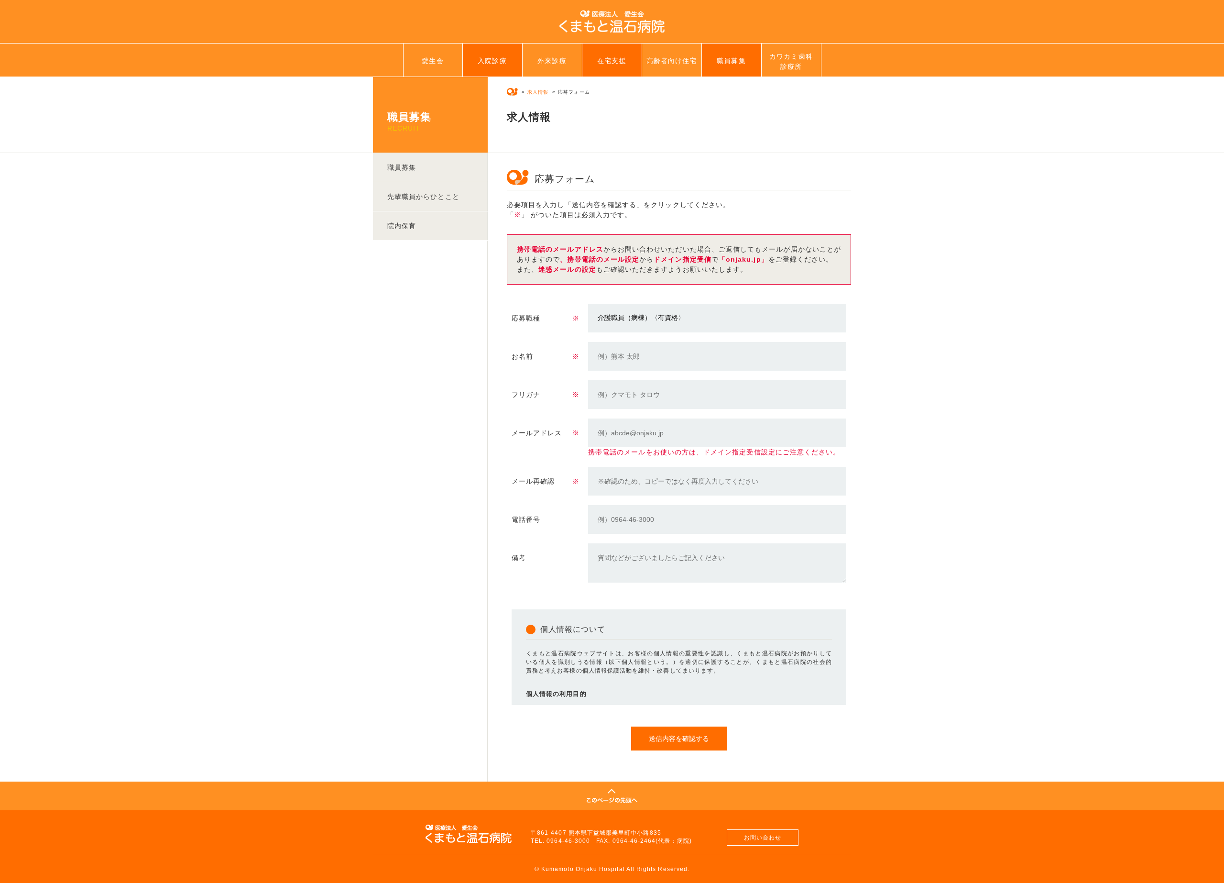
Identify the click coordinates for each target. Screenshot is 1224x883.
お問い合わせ (762, 837)
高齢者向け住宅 (671, 61)
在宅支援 (611, 61)
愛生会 (432, 61)
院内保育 (401, 226)
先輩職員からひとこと (423, 196)
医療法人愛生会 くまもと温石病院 (612, 21)
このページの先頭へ (612, 796)
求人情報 (537, 92)
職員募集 (731, 61)
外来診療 (551, 61)
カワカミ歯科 (790, 61)
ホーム (512, 92)
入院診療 (492, 61)
